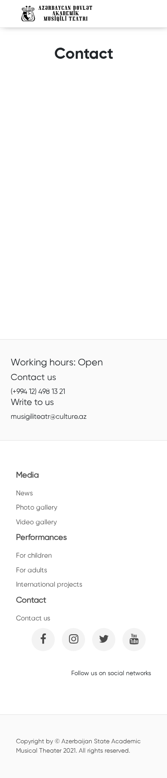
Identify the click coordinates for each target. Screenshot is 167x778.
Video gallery (36, 522)
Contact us (33, 618)
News (24, 493)
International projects (49, 584)
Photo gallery (36, 507)
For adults (31, 570)
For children (34, 555)
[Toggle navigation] (134, 13)
